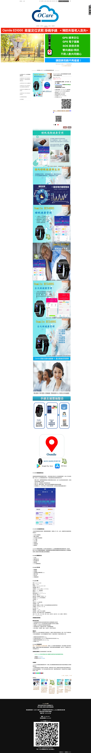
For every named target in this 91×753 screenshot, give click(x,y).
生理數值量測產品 (24, 96)
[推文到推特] (36, 673)
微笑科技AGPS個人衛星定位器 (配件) (25, 94)
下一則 (70, 675)
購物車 (50, 1)
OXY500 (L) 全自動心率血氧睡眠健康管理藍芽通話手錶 (36, 688)
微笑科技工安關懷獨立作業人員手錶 (25, 90)
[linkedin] (40, 673)
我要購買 (65, 127)
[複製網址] (42, 673)
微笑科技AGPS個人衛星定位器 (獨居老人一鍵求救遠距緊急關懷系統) (25, 79)
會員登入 (21, 1)
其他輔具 (22, 99)
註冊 (24, 1)
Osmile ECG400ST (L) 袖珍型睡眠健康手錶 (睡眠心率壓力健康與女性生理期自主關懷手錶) (44, 689)
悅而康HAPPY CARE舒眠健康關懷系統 (25, 75)
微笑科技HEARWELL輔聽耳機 (26, 83)
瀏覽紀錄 (48, 1)
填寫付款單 (53, 1)
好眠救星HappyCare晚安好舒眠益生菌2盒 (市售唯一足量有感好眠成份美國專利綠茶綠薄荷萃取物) (52, 690)
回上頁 (66, 675)
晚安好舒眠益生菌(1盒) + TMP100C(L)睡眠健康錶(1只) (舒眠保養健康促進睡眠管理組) (60, 690)
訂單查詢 (56, 1)
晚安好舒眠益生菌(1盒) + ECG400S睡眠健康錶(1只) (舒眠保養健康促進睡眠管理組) (68, 689)
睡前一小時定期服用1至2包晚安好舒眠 (40, 645)
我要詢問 (69, 127)
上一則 (63, 675)
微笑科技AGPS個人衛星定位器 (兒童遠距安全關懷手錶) (25, 86)
